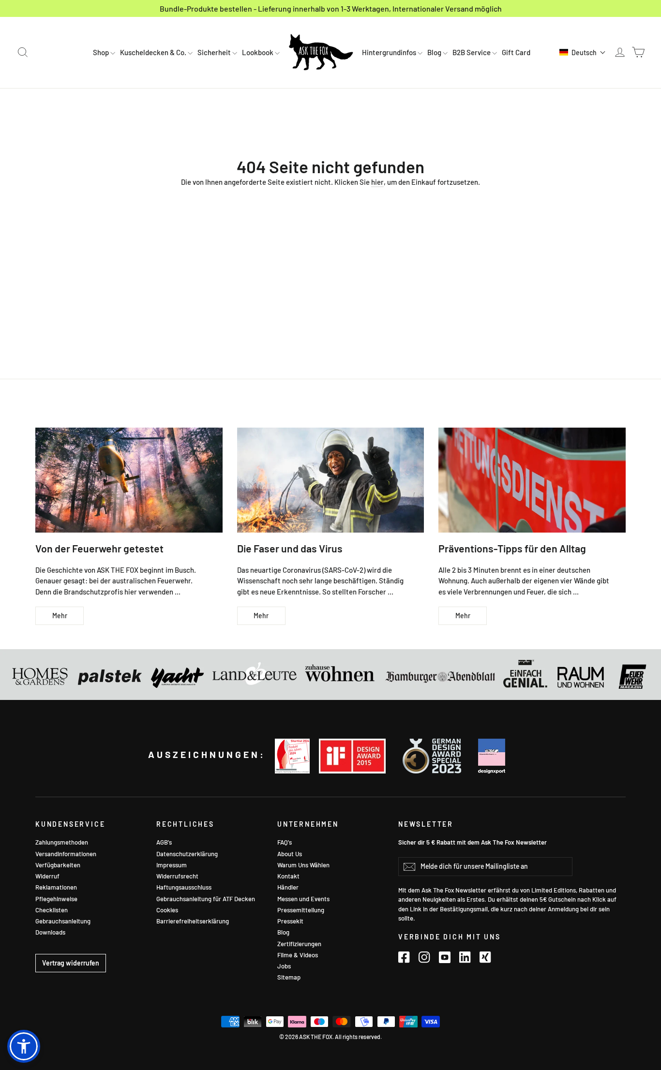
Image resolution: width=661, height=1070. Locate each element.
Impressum (171, 865)
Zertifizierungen (299, 944)
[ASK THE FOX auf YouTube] (445, 957)
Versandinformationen (65, 854)
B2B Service (472, 52)
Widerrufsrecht (177, 876)
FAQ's (284, 842)
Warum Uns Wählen (303, 865)
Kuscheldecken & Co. (154, 52)
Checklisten (51, 910)
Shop (101, 52)
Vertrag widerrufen (70, 963)
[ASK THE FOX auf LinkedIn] (465, 957)
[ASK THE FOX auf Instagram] (424, 957)
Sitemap (288, 977)
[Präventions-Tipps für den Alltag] (532, 480)
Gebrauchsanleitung (62, 921)
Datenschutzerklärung (187, 854)
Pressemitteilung (300, 910)
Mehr (59, 615)
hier (377, 182)
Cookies (167, 910)
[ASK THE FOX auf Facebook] (404, 957)
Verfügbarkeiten (57, 865)
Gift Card (516, 52)
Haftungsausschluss (183, 887)
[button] (583, 52)
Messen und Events (303, 899)
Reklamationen (56, 887)
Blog (435, 52)
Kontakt (288, 876)
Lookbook (258, 52)
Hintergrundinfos (390, 52)
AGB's (164, 842)
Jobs (284, 966)
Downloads (50, 932)
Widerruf (47, 876)
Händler (288, 887)
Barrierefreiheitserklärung (192, 921)
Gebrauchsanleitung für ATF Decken (205, 899)
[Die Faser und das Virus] (330, 480)
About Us (289, 854)
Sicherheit (214, 52)
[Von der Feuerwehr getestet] (129, 480)
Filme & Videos (297, 955)
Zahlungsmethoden (61, 842)
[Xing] (485, 957)
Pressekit (290, 921)
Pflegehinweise (56, 899)
